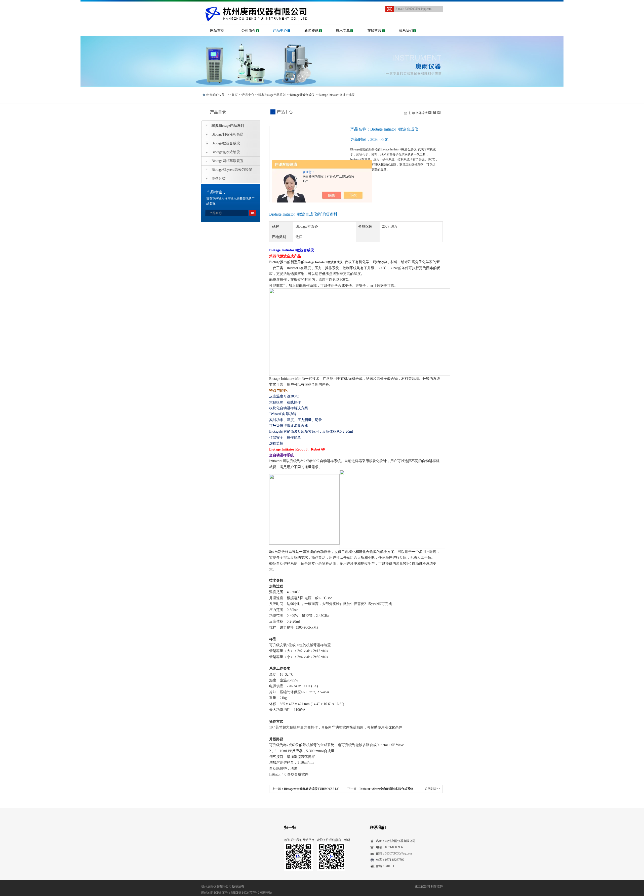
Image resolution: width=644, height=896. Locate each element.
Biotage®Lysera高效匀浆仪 (232, 170)
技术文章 (343, 30)
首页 (235, 95)
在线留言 (374, 30)
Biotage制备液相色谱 (228, 134)
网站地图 (207, 892)
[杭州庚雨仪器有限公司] (270, 6)
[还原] (434, 112)
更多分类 (219, 178)
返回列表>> (432, 789)
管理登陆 (266, 892)
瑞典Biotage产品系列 (272, 95)
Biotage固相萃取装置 (228, 161)
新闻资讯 (311, 30)
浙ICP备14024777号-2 (245, 892)
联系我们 (406, 30)
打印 (412, 113)
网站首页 (217, 30)
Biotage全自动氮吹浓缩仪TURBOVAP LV (311, 789)
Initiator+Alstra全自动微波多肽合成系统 (386, 789)
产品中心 (280, 30)
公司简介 (249, 30)
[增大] (438, 112)
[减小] (429, 112)
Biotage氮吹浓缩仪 (226, 152)
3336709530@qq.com (418, 9)
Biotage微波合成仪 (226, 143)
